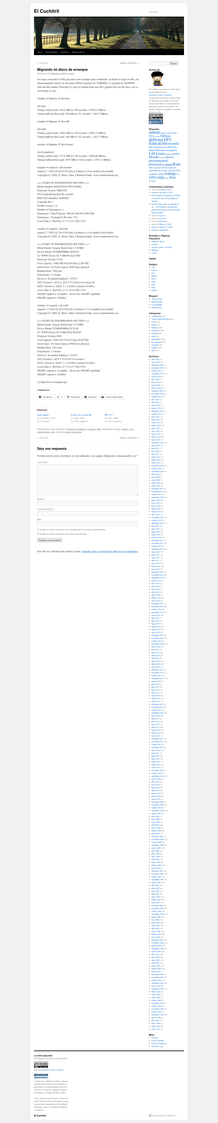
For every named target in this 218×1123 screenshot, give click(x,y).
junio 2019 (155, 503)
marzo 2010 (155, 793)
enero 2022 (155, 439)
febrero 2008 (156, 865)
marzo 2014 (155, 661)
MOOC (176, 153)
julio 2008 (155, 850)
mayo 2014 (155, 655)
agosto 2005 (156, 951)
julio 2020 (155, 474)
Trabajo (154, 347)
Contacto (64, 51)
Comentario (43, 462)
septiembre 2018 (157, 523)
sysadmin (91, 429)
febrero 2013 (156, 698)
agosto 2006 (156, 917)
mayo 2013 (155, 689)
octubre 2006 (156, 911)
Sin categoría (156, 342)
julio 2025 (155, 379)
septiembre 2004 (157, 983)
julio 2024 (155, 399)
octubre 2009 (156, 807)
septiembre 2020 (157, 471)
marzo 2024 (155, 405)
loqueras (169, 154)
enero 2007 (155, 902)
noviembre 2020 (157, 465)
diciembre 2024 (157, 391)
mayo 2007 (155, 891)
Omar (153, 281)
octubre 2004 (156, 980)
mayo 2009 (155, 822)
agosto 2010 (156, 779)
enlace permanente (73, 432)
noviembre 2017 (157, 543)
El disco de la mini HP (81, 414)
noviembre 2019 (157, 491)
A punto (154, 244)
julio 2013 (155, 684)
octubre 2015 (156, 609)
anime (154, 132)
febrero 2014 (156, 664)
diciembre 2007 (157, 871)
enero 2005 (155, 971)
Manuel (154, 276)
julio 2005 (155, 954)
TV (178, 174)
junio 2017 (155, 554)
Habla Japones (156, 301)
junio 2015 (155, 620)
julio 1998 (155, 1020)
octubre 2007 (156, 876)
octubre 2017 (156, 546)
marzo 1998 (155, 1026)
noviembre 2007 (157, 873)
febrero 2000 (156, 1000)
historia (172, 147)
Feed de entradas (157, 1040)
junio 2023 (155, 416)
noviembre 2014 (157, 638)
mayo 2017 (155, 557)
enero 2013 (155, 701)
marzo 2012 (155, 730)
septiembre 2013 (157, 678)
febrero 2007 (156, 899)
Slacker (154, 290)
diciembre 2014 (157, 635)
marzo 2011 (155, 761)
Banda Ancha (166, 133)
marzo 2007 (155, 896)
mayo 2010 (155, 787)
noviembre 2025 (157, 368)
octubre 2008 (156, 842)
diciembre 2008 (157, 836)
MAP (153, 278)
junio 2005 (155, 957)
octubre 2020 (156, 468)
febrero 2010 (156, 796)
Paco (153, 284)
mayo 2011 (155, 758)
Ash (153, 267)
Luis (153, 273)
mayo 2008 (155, 856)
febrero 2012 (156, 733)
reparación (172, 167)
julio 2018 (155, 526)
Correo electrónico (46, 509)
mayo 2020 (155, 480)
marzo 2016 (155, 595)
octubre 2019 (156, 494)
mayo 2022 (155, 431)
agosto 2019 (156, 500)
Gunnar (154, 192)
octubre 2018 (156, 520)
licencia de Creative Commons (160, 95)
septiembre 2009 (157, 810)
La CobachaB (156, 304)
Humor (152, 150)
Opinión (169, 157)
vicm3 (71, 73)
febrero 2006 (156, 934)
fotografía (157, 147)
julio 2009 (155, 816)
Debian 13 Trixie (165, 224)
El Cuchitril (46, 10)
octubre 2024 (156, 396)
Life (152, 153)
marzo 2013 (155, 695)
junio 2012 (155, 721)
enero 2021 (155, 462)
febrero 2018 (156, 537)
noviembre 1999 (157, 1003)
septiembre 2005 (157, 948)
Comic (153, 322)
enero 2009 (155, 833)
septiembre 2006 (157, 914)
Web (99, 429)
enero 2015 (155, 632)
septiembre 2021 (157, 442)
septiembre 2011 (157, 747)
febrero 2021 (156, 459)
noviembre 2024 (157, 393)
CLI (119, 429)
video (167, 178)
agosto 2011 (156, 750)
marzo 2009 (155, 827)
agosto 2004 (156, 986)
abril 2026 (155, 359)
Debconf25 (163, 221)
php (163, 164)
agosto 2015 (156, 615)
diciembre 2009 (157, 802)
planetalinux (81, 429)
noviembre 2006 (157, 908)
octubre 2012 (156, 710)
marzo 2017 (155, 563)
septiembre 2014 (157, 643)
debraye (156, 139)
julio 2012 (155, 718)
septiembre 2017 (157, 549)
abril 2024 (155, 402)
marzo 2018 (155, 534)
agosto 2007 (156, 882)
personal (155, 164)
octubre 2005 (156, 945)
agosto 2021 (156, 445)
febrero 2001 (156, 991)
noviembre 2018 (157, 517)
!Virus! (154, 253)
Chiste (174, 132)
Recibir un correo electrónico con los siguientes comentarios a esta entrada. (73, 529)
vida (53, 432)
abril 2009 (155, 825)
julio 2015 (155, 618)
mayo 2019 (155, 505)
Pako (153, 287)
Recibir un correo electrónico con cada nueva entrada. (63, 533)
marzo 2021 (155, 457)
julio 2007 (155, 885)
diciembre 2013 (157, 669)
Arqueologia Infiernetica (160, 319)
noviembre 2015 (157, 606)
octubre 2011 (156, 744)
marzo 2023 (155, 422)
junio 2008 (155, 853)
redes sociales (155, 167)
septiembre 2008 (157, 845)
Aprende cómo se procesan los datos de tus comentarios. (110, 551)
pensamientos (158, 160)
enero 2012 (155, 735)
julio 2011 (155, 753)
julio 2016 (155, 583)
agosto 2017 (156, 551)
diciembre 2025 (157, 365)
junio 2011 (155, 756)
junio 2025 (155, 382)
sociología (162, 170)
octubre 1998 (156, 1011)
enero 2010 (155, 799)
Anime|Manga (156, 316)
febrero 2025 (156, 388)
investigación (171, 150)
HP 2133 (109, 414)
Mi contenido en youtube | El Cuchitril (165, 195)
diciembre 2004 (157, 974)
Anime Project (156, 299)
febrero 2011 (156, 764)
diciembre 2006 (157, 905)
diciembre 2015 (157, 603)
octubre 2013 (156, 675)
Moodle (154, 157)
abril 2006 (155, 928)
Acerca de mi (78, 51)
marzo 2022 (155, 434)
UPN (152, 177)
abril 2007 (155, 894)
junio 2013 (155, 687)
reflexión (164, 167)
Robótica (154, 250)
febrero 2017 (156, 566)
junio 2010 (155, 784)
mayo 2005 (155, 960)
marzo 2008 (155, 862)
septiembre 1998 (157, 1014)
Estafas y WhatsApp (129, 62)
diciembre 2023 (157, 411)
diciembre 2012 (157, 704)
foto (151, 147)
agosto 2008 (156, 848)
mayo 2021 (155, 451)
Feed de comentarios (159, 1043)
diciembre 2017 (157, 540)
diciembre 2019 (157, 488)
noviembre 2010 (157, 770)
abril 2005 (155, 963)
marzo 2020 (155, 482)
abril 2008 (155, 859)
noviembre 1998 (157, 1009)
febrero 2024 (156, 408)
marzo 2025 (155, 385)
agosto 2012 (156, 715)
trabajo (170, 173)
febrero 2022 (156, 436)
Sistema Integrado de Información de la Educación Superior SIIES (165, 210)
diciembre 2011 (157, 738)
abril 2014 (155, 658)
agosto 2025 (156, 376)
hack (166, 147)
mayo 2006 (155, 925)
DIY (168, 139)
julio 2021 (155, 448)
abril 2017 (155, 560)
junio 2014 (155, 652)
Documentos (51, 51)
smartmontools (43, 432)
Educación (158, 143)
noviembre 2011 (157, 741)
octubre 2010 (156, 773)
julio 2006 (155, 919)
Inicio (40, 51)
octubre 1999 (156, 1006)
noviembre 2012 (157, 707)
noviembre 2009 (157, 804)
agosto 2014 (156, 646)
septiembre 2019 (157, 497)
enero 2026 (155, 362)
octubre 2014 (156, 641)
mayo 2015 (155, 623)
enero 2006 (155, 937)
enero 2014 (155, 666)
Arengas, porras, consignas (161, 247)
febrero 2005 (156, 968)
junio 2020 (155, 477)
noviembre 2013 (157, 672)
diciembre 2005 (157, 940)
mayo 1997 (155, 1029)
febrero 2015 (156, 629)
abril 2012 (155, 727)
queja (168, 164)
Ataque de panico (158, 241)
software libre (174, 170)
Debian (125, 429)
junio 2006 (155, 922)
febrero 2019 (156, 511)
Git (162, 147)
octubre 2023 (156, 414)
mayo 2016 (155, 589)
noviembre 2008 (157, 839)
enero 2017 (155, 569)
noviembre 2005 (157, 942)
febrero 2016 (156, 597)
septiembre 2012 (157, 712)
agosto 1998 (156, 1017)
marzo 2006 (155, 931)
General (154, 333)
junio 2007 (155, 888)
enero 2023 (155, 428)
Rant (176, 164)
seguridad (153, 170)
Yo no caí (42, 62)
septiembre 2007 (157, 879)
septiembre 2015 (157, 612)
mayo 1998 (155, 1023)
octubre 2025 (156, 370)
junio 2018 (155, 528)
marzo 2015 (155, 626)
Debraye (71, 429)
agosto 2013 (156, 681)
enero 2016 (155, 600)
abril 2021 (155, 454)
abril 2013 (155, 692)
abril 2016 (155, 592)
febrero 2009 (156, 830)
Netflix (162, 157)
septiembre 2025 (157, 373)
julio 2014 (155, 649)
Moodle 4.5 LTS (165, 189)
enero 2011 (155, 767)
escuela (173, 143)
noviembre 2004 (157, 977)
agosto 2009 (156, 813)
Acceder (154, 1037)
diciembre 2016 (157, 572)
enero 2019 (155, 514)
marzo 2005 (155, 965)
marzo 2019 (155, 508)
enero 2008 (155, 868)
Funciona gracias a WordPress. (164, 1115)
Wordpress (152, 181)
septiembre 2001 (157, 988)
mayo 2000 (155, 994)
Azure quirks (43, 414)
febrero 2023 (156, 425)
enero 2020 (155, 485)
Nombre (41, 498)
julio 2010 (155, 781)
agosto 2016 (156, 580)
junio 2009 (155, 819)
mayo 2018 (155, 531)
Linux (131, 429)
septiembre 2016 (157, 577)
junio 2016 (155, 586)
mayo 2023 (155, 419)
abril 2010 (155, 790)
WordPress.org (157, 1046)
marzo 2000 (155, 997)
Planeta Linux (156, 307)
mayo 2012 (155, 724)
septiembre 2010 (157, 776)
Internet (160, 150)
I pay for (162, 215)
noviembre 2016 (157, 574)
